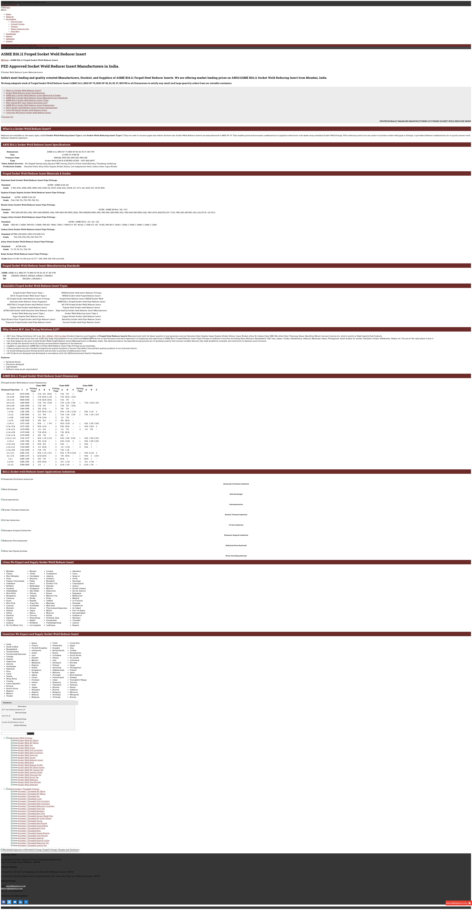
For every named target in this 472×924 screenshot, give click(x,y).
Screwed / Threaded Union (30, 821)
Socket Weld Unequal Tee (29, 775)
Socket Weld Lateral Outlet (30, 772)
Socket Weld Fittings (22, 738)
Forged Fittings (17, 24)
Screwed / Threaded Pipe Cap (31, 808)
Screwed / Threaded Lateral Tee (32, 845)
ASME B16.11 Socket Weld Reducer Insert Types (27, 100)
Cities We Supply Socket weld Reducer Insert (26, 110)
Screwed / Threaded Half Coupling (34, 803)
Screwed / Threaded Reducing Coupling (36, 806)
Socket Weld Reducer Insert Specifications (25, 93)
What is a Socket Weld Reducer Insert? (23, 90)
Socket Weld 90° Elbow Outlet (31, 767)
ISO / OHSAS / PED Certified (54, 336)
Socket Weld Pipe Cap (28, 755)
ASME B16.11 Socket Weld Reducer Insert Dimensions (30, 105)
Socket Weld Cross (26, 747)
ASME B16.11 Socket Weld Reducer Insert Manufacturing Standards (36, 98)
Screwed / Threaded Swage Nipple (33, 833)
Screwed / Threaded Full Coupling (34, 801)
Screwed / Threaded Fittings (26, 789)
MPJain (5, 60)
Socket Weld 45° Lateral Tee (30, 770)
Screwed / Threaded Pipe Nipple (33, 835)
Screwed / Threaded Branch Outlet (34, 840)
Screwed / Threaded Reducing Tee (33, 843)
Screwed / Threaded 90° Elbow (31, 791)
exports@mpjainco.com (12, 888)
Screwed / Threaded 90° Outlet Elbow (34, 818)
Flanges (14, 26)
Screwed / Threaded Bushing (31, 811)
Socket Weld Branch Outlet (30, 765)
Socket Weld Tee (25, 745)
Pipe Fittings (16, 22)
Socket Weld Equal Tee (28, 777)
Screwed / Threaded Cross (30, 798)
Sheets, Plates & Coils (20, 29)
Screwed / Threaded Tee (29, 796)
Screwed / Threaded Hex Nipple (32, 823)
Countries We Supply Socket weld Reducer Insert (28, 112)
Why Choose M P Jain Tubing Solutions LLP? (27, 102)
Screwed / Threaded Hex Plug (31, 813)
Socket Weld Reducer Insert (30, 760)
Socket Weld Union (27, 757)
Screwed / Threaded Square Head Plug (35, 816)
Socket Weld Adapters (28, 784)
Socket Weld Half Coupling (30, 752)
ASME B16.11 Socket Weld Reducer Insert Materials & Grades (33, 95)
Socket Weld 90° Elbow (28, 740)
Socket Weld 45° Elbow (28, 743)
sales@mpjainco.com (16, 886)
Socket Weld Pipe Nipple (29, 782)
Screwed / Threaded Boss (29, 830)
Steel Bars (15, 31)
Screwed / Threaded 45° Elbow (31, 794)
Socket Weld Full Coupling (30, 750)
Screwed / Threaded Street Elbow (33, 825)
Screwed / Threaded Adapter (31, 838)
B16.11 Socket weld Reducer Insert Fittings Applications (32, 107)
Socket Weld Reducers (28, 779)
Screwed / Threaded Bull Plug (31, 828)
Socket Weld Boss (26, 762)
